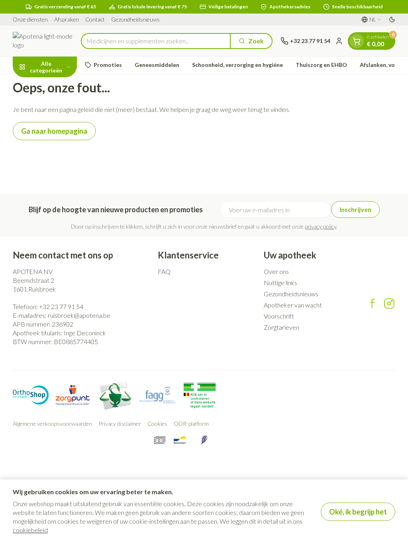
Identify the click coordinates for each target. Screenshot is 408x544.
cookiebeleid (30, 530)
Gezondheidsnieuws (135, 19)
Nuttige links (280, 282)
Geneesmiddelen (157, 64)
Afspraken (66, 19)
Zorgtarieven (281, 327)
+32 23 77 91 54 (61, 306)
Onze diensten (30, 19)
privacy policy (320, 226)
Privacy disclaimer (119, 423)
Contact (95, 19)
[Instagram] (389, 303)
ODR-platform (191, 423)
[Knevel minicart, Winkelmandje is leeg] (356, 41)
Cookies (157, 423)
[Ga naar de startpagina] (43, 41)
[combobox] (156, 41)
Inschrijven (355, 209)
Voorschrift (279, 316)
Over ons (276, 271)
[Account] (339, 41)
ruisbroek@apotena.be (79, 315)
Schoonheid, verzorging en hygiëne (237, 64)
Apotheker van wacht (293, 305)
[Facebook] (373, 303)
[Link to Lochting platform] (204, 440)
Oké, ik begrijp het (358, 511)
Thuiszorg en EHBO (321, 64)
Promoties (108, 64)
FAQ (164, 271)
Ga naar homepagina (54, 131)
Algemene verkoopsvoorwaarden (52, 423)
